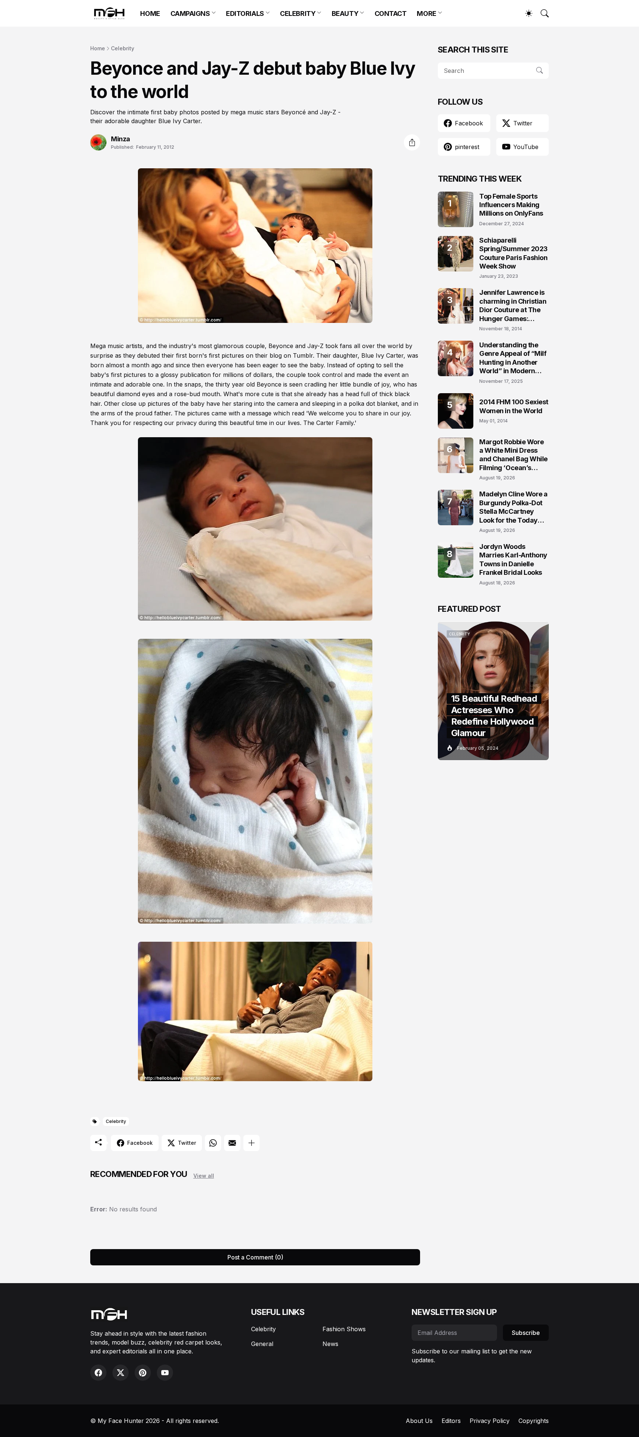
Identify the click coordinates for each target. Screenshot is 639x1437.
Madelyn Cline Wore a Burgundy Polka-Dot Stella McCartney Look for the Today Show (513, 507)
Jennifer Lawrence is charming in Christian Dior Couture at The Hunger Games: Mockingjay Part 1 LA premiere (513, 306)
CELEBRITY (297, 13)
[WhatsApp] (213, 1143)
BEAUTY (345, 13)
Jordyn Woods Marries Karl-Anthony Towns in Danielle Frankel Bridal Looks (513, 559)
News (330, 1343)
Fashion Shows (344, 1329)
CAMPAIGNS (190, 13)
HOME (150, 13)
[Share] (412, 142)
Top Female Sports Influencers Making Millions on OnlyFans (511, 204)
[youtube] (165, 1373)
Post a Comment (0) (255, 1257)
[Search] (541, 13)
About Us (419, 1420)
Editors (451, 1420)
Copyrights (533, 1420)
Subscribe (526, 1332)
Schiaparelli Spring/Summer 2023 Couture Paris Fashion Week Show (513, 253)
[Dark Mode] (525, 13)
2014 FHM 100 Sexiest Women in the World (513, 406)
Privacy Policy (490, 1420)
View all (203, 1176)
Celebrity (122, 48)
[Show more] (251, 1143)
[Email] (232, 1143)
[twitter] (120, 1373)
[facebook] (98, 1373)
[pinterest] (143, 1373)
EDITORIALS (245, 13)
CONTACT (391, 13)
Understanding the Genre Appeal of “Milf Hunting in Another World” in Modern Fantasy (513, 358)
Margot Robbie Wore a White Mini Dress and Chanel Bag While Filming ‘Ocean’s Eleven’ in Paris (513, 455)
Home (97, 48)
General (262, 1343)
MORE (426, 13)
